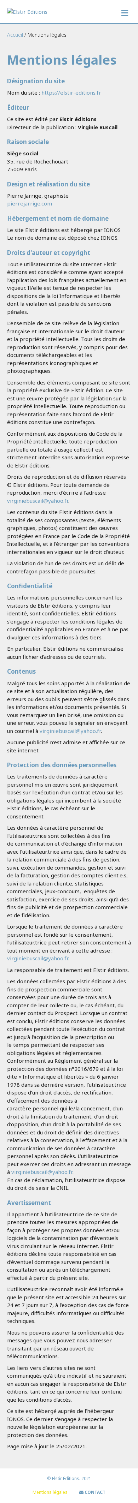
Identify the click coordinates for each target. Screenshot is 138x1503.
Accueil (15, 34)
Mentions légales (50, 1492)
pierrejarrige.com (29, 203)
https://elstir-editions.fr (71, 92)
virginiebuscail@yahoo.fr (37, 500)
